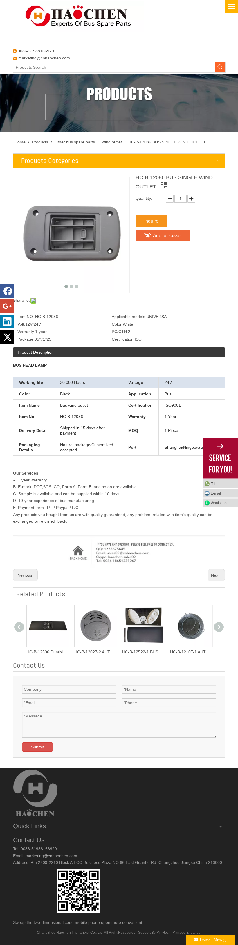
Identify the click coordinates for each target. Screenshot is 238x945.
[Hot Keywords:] (220, 67)
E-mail (216, 493)
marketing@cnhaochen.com (44, 58)
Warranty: (26, 331)
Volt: (21, 324)
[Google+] (7, 306)
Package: (26, 339)
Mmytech (163, 933)
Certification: (123, 339)
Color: (117, 324)
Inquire (151, 221)
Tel (213, 484)
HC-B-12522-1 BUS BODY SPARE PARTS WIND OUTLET (143, 652)
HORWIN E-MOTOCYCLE (33, 941)
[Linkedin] (7, 321)
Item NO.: (26, 316)
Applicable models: (129, 316)
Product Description (36, 352)
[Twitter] (7, 337)
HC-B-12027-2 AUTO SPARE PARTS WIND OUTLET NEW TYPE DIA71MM (95, 652)
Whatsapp (219, 503)
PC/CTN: (120, 331)
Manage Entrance (186, 933)
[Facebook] (7, 291)
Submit (37, 747)
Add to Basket (167, 235)
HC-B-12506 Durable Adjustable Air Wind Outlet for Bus (47, 652)
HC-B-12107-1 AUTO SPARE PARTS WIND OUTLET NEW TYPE (191, 652)
